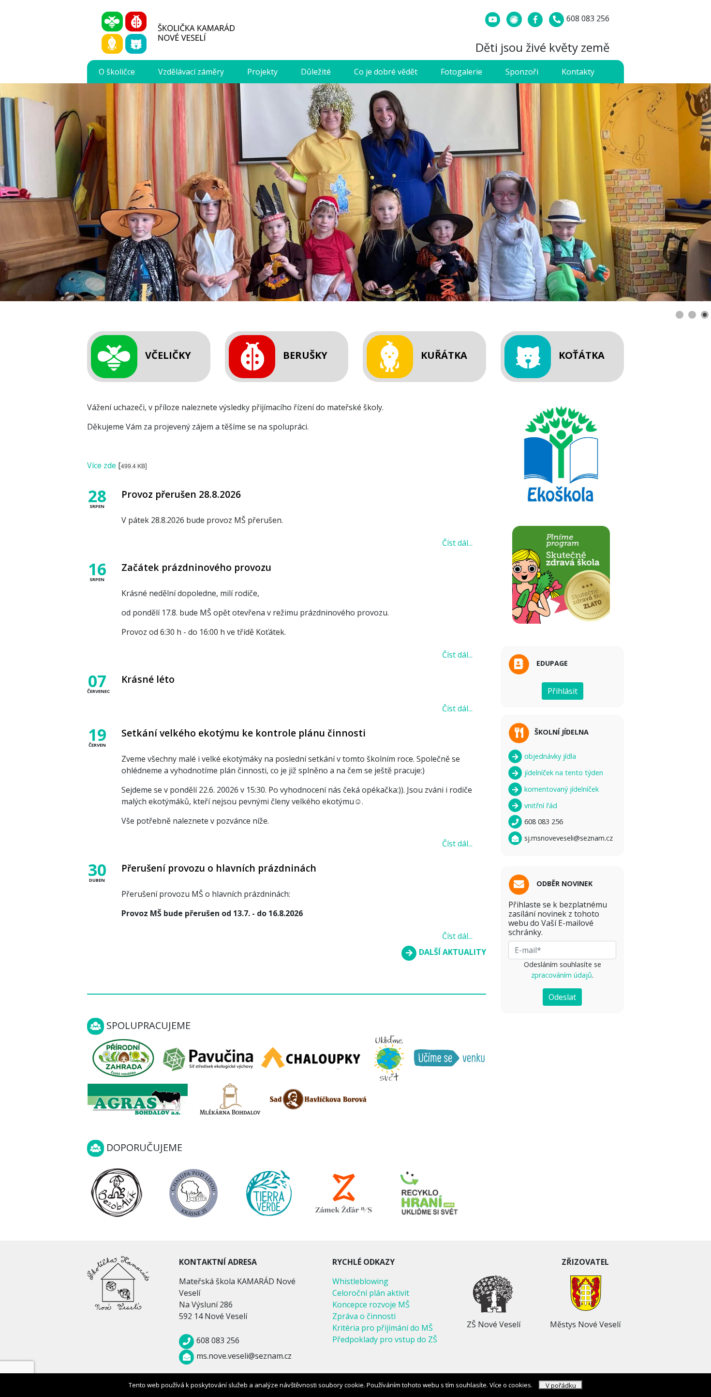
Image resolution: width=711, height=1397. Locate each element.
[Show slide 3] (705, 315)
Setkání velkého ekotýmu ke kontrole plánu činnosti (243, 732)
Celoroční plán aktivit (370, 1293)
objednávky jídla (549, 756)
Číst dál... (457, 542)
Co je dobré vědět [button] (385, 71)
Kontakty (578, 71)
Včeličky (168, 355)
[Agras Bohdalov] (138, 1098)
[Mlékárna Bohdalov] (230, 1098)
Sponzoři (521, 71)
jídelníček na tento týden (562, 772)
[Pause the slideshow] (681, 192)
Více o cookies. (511, 1385)
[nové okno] (117, 1192)
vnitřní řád (539, 805)
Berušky (305, 355)
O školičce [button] (117, 71)
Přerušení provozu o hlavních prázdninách (218, 868)
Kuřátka (444, 355)
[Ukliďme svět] (389, 1057)
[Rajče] (515, 18)
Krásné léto (148, 679)
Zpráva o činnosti (364, 1316)
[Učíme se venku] (449, 1057)
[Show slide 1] (679, 315)
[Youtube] (494, 18)
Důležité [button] (316, 71)
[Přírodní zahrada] (123, 1057)
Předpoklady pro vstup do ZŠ (384, 1339)
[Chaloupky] (311, 1057)
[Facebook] (536, 18)
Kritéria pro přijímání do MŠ (382, 1327)
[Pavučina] (208, 1057)
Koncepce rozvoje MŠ (371, 1304)
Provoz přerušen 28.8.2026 (181, 494)
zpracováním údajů (561, 975)
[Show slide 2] (692, 315)
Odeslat (562, 997)
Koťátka (582, 355)
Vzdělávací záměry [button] (191, 71)
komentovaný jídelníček (560, 789)
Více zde (101, 465)
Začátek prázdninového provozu (196, 567)
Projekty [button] (262, 71)
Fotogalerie (461, 71)
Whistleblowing (360, 1281)
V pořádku (561, 1385)
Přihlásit (563, 691)
